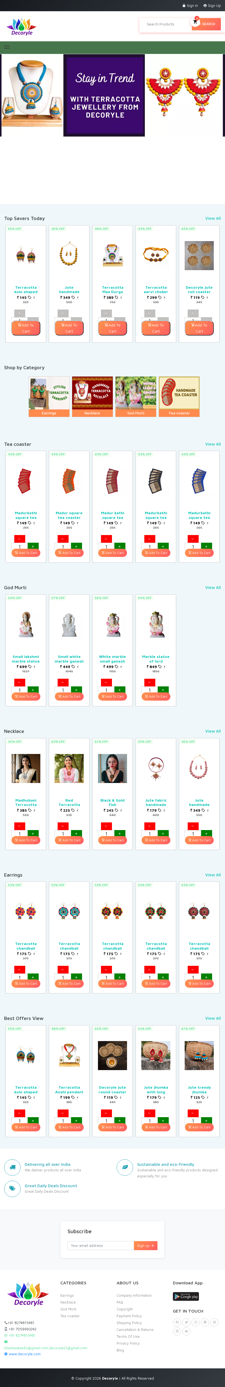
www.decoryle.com (24, 1354)
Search (208, 24)
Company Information (134, 1295)
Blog (120, 1350)
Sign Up (214, 5)
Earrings (67, 1295)
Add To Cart (28, 328)
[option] (25, 284)
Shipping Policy (129, 1322)
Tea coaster (70, 1316)
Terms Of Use (128, 1336)
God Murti (68, 1309)
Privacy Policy (128, 1343)
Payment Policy (129, 1316)
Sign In (192, 5)
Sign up (144, 1245)
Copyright (125, 1309)
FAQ (120, 1302)
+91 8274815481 (21, 1322)
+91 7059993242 (22, 1329)
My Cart (197, 18)
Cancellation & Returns (135, 1329)
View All (213, 218)
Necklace (68, 1302)
